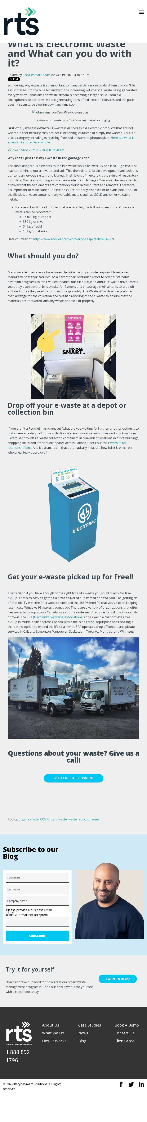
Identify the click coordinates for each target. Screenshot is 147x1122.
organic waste (29, 819)
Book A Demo (127, 1025)
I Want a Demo (118, 979)
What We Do (53, 1033)
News (83, 1033)
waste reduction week (84, 819)
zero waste (59, 819)
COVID (45, 819)
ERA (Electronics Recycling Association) (54, 617)
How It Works (54, 1040)
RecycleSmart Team (37, 75)
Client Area (124, 1040)
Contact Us (124, 1033)
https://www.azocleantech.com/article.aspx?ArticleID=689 (73, 239)
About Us (50, 1025)
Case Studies (89, 1025)
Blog (82, 1040)
